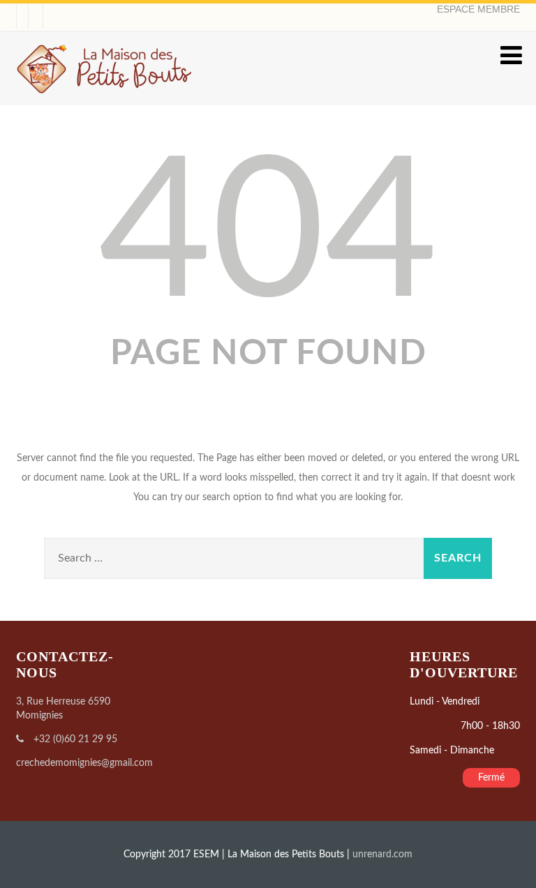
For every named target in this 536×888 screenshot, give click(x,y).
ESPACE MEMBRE (478, 9)
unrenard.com (382, 854)
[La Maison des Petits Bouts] (104, 99)
